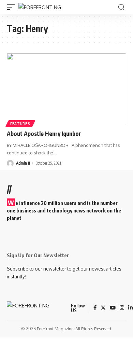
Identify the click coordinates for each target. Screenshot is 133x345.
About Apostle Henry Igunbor (45, 133)
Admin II (23, 163)
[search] (121, 7)
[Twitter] (103, 308)
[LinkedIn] (130, 308)
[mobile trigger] (12, 7)
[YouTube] (113, 308)
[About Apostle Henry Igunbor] (66, 89)
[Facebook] (95, 308)
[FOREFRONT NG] (39, 7)
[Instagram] (122, 308)
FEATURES (20, 124)
